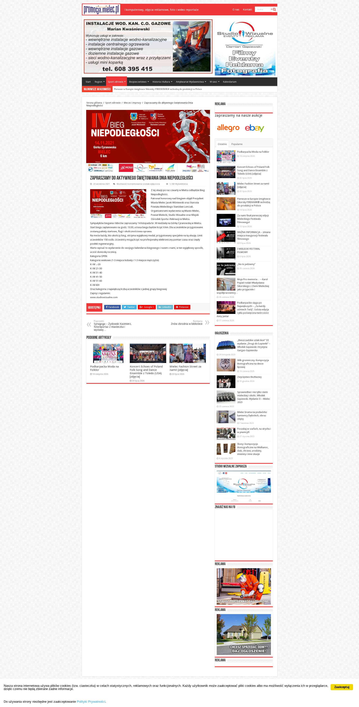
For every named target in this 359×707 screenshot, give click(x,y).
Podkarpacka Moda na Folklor (253, 151)
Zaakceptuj (341, 687)
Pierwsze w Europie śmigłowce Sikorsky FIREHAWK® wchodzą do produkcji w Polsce (253, 202)
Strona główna (94, 102)
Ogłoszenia (221, 333)
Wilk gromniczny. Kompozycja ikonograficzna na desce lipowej (253, 363)
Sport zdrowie (115, 81)
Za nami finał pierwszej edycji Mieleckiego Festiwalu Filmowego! (147, 89)
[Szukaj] (274, 9)
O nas (236, 9)
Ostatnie (222, 144)
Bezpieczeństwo (138, 81)
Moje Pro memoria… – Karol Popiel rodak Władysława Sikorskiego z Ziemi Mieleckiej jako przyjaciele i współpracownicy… (243, 286)
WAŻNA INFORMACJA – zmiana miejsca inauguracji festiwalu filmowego (253, 235)
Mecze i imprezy (132, 102)
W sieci (213, 81)
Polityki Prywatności (91, 701)
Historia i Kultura (161, 81)
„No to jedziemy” (246, 264)
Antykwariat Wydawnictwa (190, 81)
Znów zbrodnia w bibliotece (186, 322)
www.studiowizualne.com (104, 297)
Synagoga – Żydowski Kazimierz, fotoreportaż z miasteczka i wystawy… (113, 325)
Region (98, 81)
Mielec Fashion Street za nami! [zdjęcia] (185, 368)
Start (88, 81)
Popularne (237, 144)
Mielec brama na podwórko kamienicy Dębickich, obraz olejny (252, 415)
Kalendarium (230, 81)
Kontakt (247, 9)
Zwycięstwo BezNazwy (249, 377)
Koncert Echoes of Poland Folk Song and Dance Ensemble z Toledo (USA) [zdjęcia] (146, 371)
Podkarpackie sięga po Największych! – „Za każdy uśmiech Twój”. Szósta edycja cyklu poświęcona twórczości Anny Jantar (243, 309)
